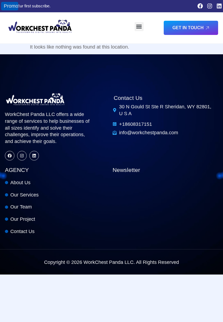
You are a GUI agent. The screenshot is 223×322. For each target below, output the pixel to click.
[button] (139, 26)
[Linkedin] (219, 6)
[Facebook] (200, 6)
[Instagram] (209, 6)
